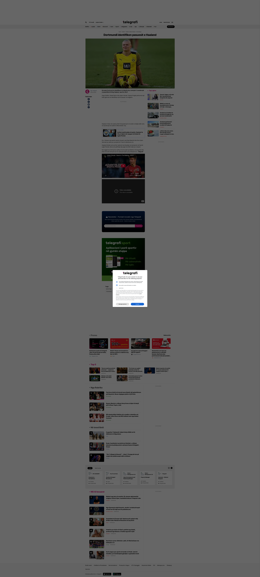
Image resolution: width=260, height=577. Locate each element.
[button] (130, 288)
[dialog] (130, 288)
